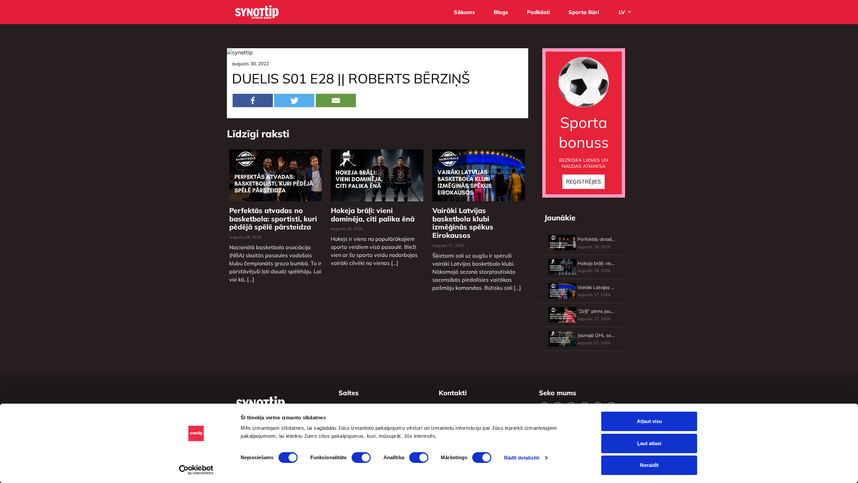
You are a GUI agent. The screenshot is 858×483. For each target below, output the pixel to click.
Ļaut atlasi (649, 443)
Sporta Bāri (583, 12)
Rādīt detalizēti (522, 458)
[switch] (361, 457)
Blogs (501, 12)
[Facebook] (253, 100)
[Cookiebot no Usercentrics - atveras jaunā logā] (196, 470)
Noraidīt (649, 465)
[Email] (336, 100)
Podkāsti (538, 12)
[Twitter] (294, 100)
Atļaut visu (649, 421)
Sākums (464, 12)
